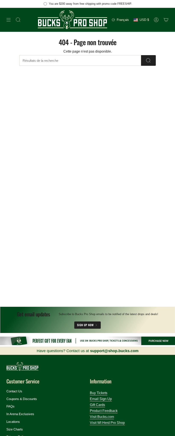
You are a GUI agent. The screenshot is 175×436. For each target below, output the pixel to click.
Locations (13, 421)
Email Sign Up (101, 399)
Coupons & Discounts (21, 399)
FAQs (10, 406)
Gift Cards (97, 405)
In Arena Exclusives (20, 414)
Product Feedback (104, 411)
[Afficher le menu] (8, 19)
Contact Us (14, 391)
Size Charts (14, 429)
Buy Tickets (98, 393)
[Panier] (166, 19)
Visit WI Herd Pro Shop (107, 423)
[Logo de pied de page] (22, 366)
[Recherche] (148, 60)
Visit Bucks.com (102, 417)
